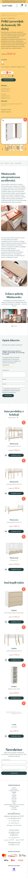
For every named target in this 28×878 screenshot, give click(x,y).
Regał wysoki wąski (14, 689)
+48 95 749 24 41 (15, 823)
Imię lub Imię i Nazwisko (5, 759)
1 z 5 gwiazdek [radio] (3, 367)
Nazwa (4, 379)
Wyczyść (2, 64)
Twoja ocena (5, 365)
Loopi (14, 725)
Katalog (14, 797)
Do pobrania (14, 809)
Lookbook (6, 163)
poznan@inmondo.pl (14, 832)
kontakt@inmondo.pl (14, 844)
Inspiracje (14, 801)
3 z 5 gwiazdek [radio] (7, 367)
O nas (14, 787)
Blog (14, 803)
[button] (26, 5)
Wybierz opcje (16, 455)
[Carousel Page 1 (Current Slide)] (12, 326)
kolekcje (2, 15)
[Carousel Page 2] (14, 326)
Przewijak (14, 727)
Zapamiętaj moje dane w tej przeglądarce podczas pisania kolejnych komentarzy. (11, 390)
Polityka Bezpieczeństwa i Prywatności (14, 804)
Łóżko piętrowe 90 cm (14, 446)
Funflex (14, 610)
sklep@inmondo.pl (16, 818)
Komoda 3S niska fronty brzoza (14, 613)
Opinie (11, 163)
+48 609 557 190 (15, 837)
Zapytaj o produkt (7, 109)
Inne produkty (18, 163)
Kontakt (14, 807)
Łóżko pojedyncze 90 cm (14, 522)
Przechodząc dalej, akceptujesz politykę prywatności (11, 770)
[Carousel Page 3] (16, 326)
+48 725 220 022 (15, 820)
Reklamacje (14, 789)
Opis (2, 163)
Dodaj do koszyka (8, 79)
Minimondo (12, 417)
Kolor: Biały (4, 59)
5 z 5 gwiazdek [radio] (11, 367)
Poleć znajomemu (7, 111)
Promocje (14, 798)
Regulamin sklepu (14, 806)
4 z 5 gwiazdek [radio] (9, 367)
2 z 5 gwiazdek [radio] (5, 367)
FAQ (14, 793)
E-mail (4, 384)
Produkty (14, 795)
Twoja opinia (5, 370)
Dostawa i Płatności (14, 790)
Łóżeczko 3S (14, 560)
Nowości (14, 800)
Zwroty (14, 792)
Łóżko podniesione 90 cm (14, 484)
